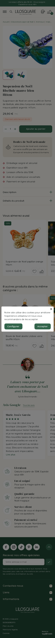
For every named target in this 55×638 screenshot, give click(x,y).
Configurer (13, 326)
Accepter (42, 326)
